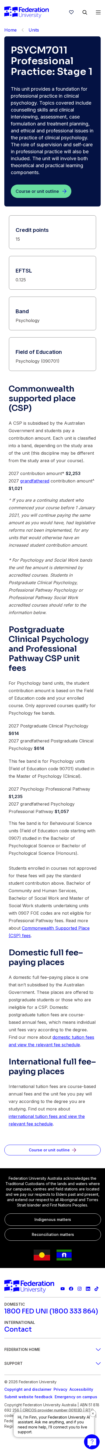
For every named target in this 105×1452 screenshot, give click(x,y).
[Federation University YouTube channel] (62, 1289)
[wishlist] (71, 12)
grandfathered (34, 481)
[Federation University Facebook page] (71, 1289)
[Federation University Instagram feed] (79, 1289)
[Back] (22, 30)
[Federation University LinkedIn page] (88, 1289)
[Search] (84, 12)
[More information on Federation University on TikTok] (96, 1289)
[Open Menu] (98, 12)
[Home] (26, 12)
